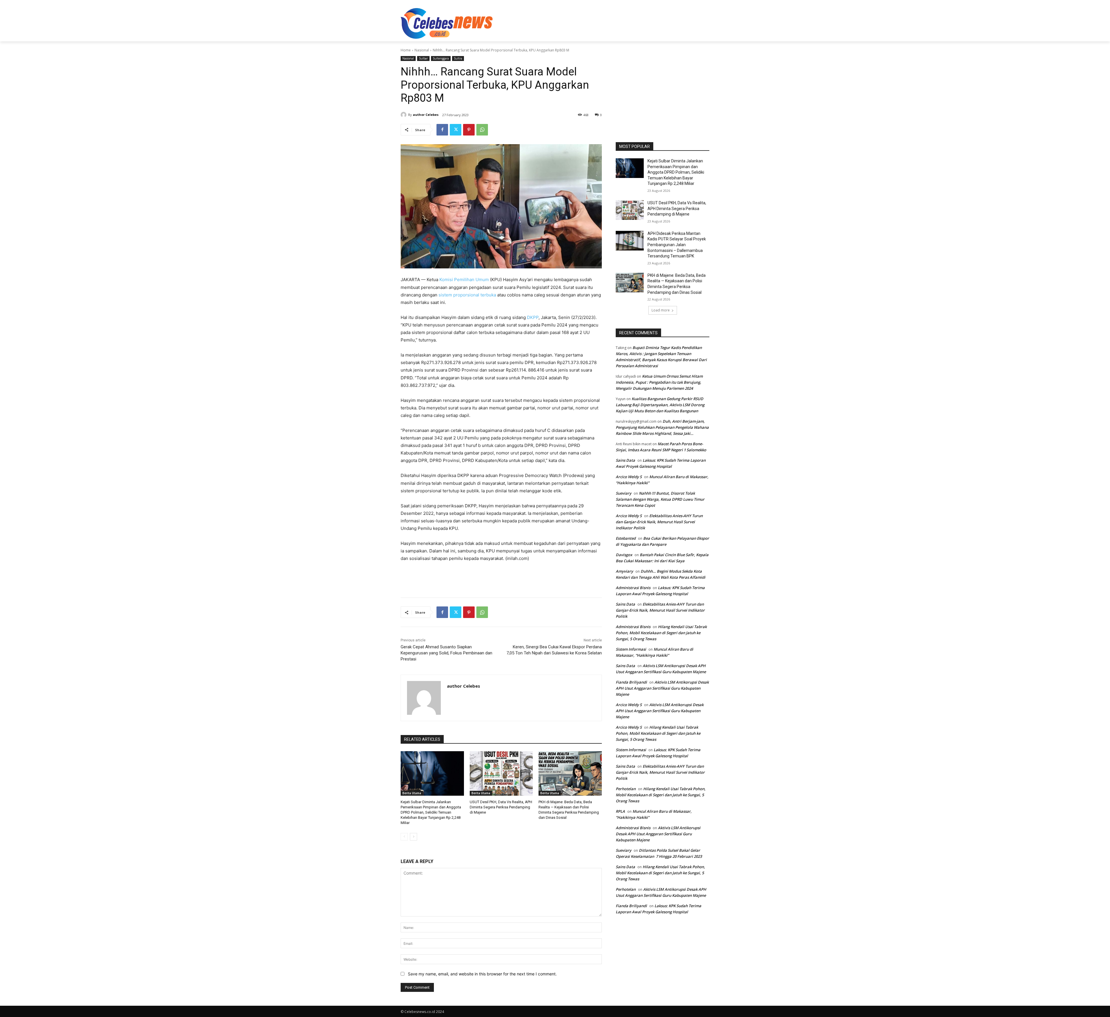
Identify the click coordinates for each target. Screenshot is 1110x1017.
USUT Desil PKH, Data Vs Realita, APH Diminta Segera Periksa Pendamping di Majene (501, 807)
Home (406, 50)
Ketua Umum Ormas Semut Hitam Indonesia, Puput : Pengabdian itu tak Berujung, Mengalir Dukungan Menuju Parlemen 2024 (659, 382)
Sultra (458, 58)
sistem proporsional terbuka (467, 295)
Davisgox (624, 554)
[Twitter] (455, 130)
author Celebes (426, 114)
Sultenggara (441, 58)
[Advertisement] (598, 23)
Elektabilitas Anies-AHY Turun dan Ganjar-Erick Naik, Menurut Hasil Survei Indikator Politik (659, 521)
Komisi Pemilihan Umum (464, 279)
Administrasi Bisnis (633, 587)
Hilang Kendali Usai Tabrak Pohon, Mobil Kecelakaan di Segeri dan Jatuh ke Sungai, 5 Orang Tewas (661, 632)
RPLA (620, 811)
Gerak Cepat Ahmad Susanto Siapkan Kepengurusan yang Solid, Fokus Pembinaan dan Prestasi (446, 653)
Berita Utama (411, 793)
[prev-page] (404, 836)
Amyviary (624, 571)
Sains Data (625, 460)
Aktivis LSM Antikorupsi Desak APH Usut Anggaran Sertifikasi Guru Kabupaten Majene (662, 688)
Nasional (422, 50)
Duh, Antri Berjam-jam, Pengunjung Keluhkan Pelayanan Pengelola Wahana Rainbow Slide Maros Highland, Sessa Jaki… (662, 427)
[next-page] (413, 836)
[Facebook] (442, 130)
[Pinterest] (469, 130)
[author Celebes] (404, 115)
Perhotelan (626, 788)
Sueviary (623, 493)
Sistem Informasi (631, 649)
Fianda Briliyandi (631, 682)
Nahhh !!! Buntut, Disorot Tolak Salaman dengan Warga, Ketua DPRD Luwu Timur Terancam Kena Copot (660, 499)
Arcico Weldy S (629, 476)
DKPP (533, 317)
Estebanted (626, 538)
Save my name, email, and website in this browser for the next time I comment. (482, 973)
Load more (661, 310)
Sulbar (423, 58)
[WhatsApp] (482, 130)
